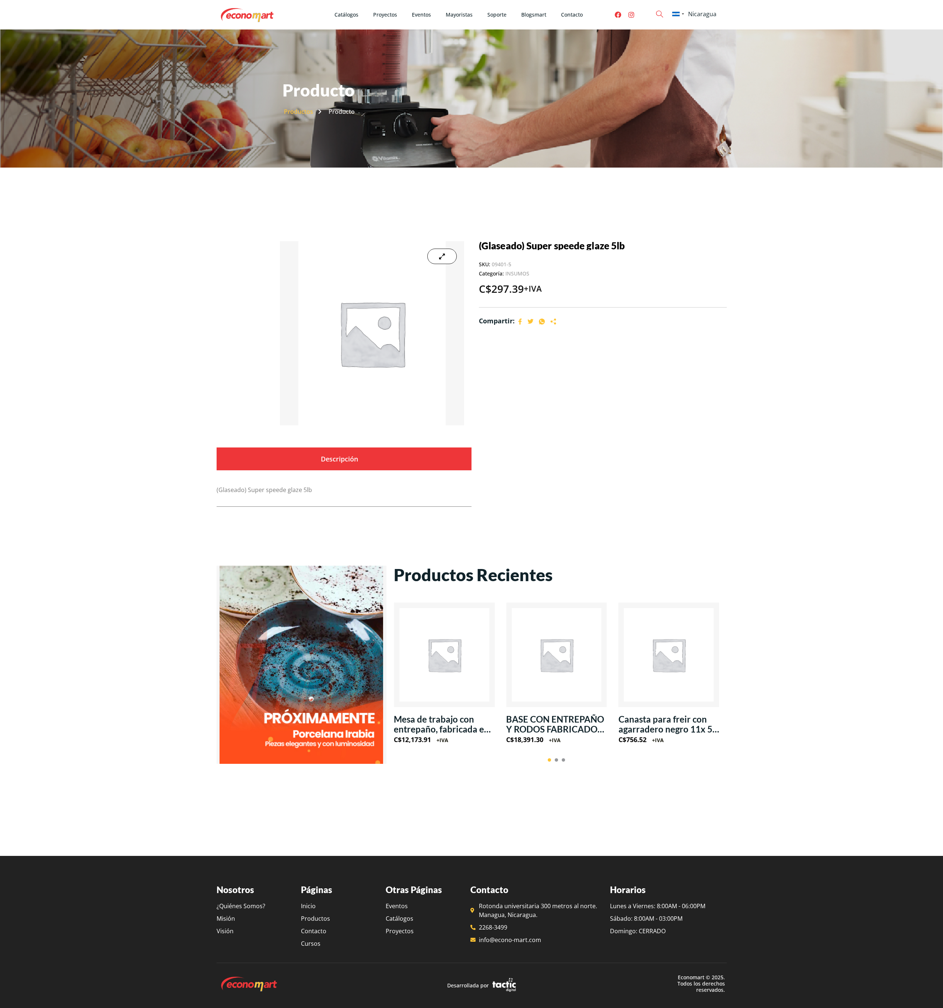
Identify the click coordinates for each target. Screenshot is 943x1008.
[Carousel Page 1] (549, 760)
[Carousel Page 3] (563, 760)
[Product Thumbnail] (442, 256)
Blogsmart (533, 14)
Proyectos (385, 14)
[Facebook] (618, 14)
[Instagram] (631, 14)
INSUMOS (517, 273)
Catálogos (346, 14)
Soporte (496, 14)
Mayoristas (459, 14)
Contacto (572, 14)
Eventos (421, 14)
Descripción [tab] (339, 459)
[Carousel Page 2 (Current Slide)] (556, 760)
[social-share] (520, 321)
